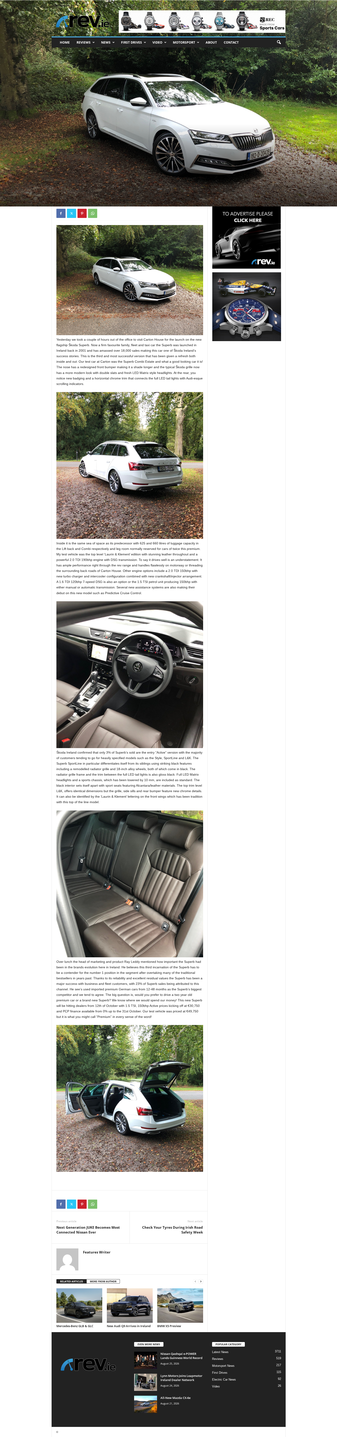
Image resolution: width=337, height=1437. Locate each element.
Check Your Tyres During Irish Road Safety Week (172, 1229)
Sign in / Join (61, 5)
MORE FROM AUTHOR (103, 1281)
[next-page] (201, 1281)
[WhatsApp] (92, 213)
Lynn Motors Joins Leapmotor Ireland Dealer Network (181, 1378)
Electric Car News (224, 1379)
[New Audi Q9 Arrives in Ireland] (130, 1305)
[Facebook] (61, 213)
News (105, 42)
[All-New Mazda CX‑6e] (145, 1404)
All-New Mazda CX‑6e (175, 1398)
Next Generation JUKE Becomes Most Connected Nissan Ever (88, 1229)
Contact (231, 42)
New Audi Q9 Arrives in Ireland (129, 1326)
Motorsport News (223, 1365)
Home (65, 42)
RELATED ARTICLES (71, 1281)
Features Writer (70, 185)
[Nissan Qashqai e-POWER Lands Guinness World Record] (145, 1360)
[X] (71, 213)
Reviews (84, 42)
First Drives (131, 42)
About (211, 42)
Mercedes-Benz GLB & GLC (74, 1326)
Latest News (220, 1352)
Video (157, 42)
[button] (279, 42)
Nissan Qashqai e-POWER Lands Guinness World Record (181, 1356)
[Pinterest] (82, 213)
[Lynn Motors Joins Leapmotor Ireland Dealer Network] (145, 1382)
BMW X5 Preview (169, 1326)
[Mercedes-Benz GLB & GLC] (79, 1305)
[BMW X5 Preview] (180, 1305)
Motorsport (184, 42)
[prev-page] (195, 1281)
